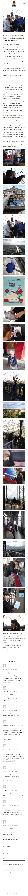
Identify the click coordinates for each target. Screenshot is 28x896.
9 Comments (14, 654)
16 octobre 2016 (7, 35)
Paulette (7, 654)
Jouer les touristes (18, 35)
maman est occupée (8, 725)
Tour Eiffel (6, 655)
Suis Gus (6, 112)
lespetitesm (6, 691)
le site (9, 144)
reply (9, 672)
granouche (6, 771)
